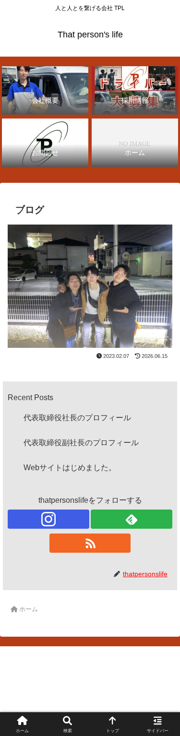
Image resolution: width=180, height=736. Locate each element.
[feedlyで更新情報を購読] (131, 519)
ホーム (47, 691)
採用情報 (47, 705)
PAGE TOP (165, 706)
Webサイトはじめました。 (70, 467)
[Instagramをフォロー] (48, 519)
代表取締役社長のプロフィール (77, 418)
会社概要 (133, 705)
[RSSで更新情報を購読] (90, 543)
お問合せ (133, 691)
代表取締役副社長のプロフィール (81, 443)
